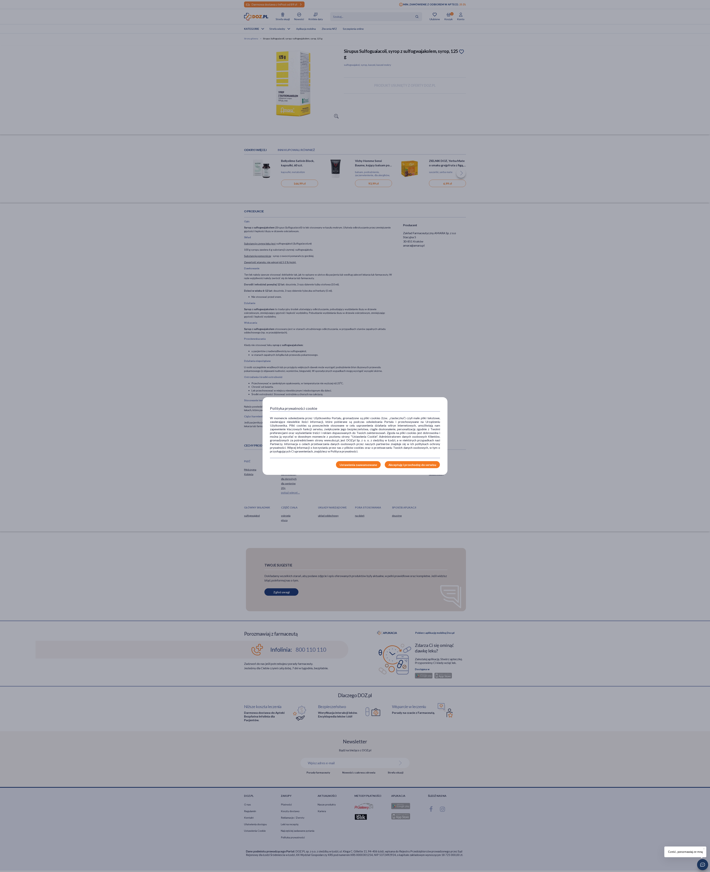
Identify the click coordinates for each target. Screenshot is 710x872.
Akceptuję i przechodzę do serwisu (412, 464)
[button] (702, 864)
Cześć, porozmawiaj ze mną (685, 851)
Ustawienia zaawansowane (358, 464)
